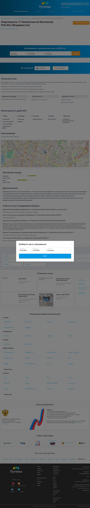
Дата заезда (22, 248)
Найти (45, 256)
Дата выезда (35, 248)
